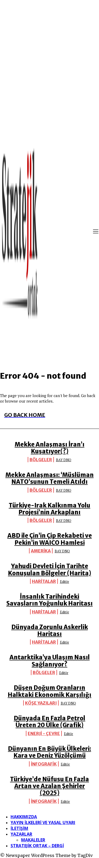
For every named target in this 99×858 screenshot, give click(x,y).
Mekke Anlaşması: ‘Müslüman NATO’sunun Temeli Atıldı (50, 478)
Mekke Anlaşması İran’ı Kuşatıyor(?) (49, 448)
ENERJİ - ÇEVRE (44, 733)
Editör (64, 581)
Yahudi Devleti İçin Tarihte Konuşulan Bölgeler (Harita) (49, 569)
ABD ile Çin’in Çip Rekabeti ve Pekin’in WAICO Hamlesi (49, 539)
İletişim (19, 828)
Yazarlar (21, 834)
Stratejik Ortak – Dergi (37, 846)
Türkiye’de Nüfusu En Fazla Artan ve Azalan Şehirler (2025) (49, 786)
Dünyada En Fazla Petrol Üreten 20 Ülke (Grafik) (49, 722)
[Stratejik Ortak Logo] (20, 232)
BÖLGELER (41, 459)
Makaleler (33, 840)
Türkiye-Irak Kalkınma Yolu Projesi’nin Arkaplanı (49, 509)
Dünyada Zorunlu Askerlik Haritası (49, 630)
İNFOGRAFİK (44, 764)
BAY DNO (63, 460)
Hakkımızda (24, 817)
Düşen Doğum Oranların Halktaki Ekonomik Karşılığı (49, 691)
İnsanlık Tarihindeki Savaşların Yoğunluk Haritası (49, 600)
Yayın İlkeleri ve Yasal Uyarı (43, 822)
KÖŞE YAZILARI (41, 703)
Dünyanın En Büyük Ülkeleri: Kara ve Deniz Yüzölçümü (49, 752)
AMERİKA (41, 550)
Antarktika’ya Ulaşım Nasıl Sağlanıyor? (50, 661)
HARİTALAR (44, 581)
